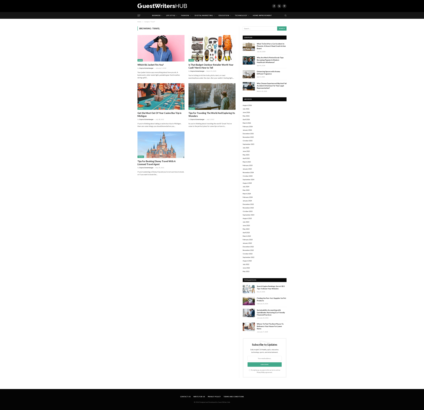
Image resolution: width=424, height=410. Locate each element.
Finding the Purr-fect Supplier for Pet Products (271, 299)
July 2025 (246, 148)
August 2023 (247, 218)
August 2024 (247, 183)
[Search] (285, 15)
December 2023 (248, 204)
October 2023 (248, 211)
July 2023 (246, 222)
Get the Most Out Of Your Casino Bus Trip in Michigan (159, 114)
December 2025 (248, 133)
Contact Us (185, 397)
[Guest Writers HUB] (162, 6)
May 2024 (246, 190)
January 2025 (247, 169)
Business (156, 15)
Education (224, 15)
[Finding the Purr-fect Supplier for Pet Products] (249, 301)
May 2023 (246, 229)
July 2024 (246, 186)
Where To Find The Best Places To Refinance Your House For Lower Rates (270, 326)
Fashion (185, 15)
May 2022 (246, 271)
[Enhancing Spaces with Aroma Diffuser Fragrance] (249, 74)
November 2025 (248, 137)
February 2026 (248, 126)
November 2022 (248, 250)
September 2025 (248, 144)
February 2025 (248, 165)
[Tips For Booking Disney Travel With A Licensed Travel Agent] (161, 145)
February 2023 (248, 240)
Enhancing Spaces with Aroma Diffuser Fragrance (268, 72)
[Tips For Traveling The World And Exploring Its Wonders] (212, 96)
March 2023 (247, 236)
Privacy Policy (261, 372)
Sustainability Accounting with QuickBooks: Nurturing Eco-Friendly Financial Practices (271, 312)
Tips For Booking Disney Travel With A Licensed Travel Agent (156, 163)
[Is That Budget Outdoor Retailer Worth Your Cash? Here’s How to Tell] (212, 48)
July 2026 (246, 109)
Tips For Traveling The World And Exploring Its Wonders (211, 114)
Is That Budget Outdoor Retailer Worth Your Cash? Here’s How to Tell (210, 66)
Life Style (170, 15)
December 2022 (248, 247)
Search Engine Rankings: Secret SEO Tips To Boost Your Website (271, 287)
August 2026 (247, 105)
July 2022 (246, 264)
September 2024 (248, 179)
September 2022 (248, 257)
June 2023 (246, 225)
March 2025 (247, 162)
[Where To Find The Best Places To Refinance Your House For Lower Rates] (249, 327)
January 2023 (247, 243)
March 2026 (247, 123)
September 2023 (248, 215)
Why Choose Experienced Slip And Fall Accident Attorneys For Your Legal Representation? (272, 85)
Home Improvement (262, 15)
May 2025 (246, 155)
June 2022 (246, 268)
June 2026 (246, 112)
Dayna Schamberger (146, 68)
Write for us (199, 397)
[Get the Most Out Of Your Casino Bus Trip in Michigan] (161, 96)
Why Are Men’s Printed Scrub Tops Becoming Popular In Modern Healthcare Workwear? (270, 60)
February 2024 (248, 197)
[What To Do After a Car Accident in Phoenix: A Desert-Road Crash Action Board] (249, 46)
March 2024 (247, 194)
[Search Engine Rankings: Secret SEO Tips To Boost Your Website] (249, 289)
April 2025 (246, 158)
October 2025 (248, 141)
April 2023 (246, 232)
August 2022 (247, 261)
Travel (140, 108)
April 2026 (246, 119)
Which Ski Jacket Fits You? (150, 64)
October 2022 (248, 254)
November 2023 (248, 208)
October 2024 (248, 176)
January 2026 (247, 130)
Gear (140, 60)
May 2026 (246, 116)
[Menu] (138, 15)
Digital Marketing (204, 15)
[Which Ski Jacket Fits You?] (161, 48)
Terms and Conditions (233, 397)
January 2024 (247, 201)
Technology (241, 15)
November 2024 (248, 172)
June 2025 (246, 151)
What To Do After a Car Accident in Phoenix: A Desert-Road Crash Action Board (271, 46)
